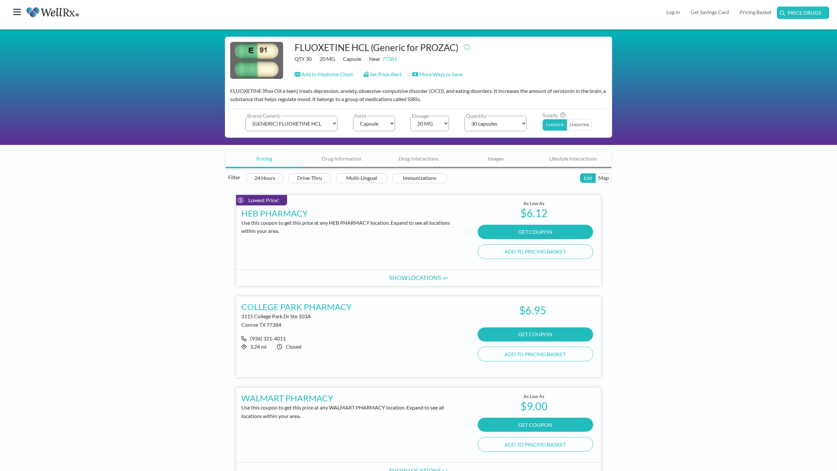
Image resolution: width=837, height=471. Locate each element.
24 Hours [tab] (264, 178)
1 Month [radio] (555, 124)
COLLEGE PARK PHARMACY (296, 307)
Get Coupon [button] (535, 334)
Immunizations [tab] (419, 178)
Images (496, 158)
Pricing (264, 158)
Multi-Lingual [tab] (361, 178)
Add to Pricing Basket (535, 251)
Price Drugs (804, 12)
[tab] (264, 159)
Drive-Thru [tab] (309, 178)
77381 (389, 59)
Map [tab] (603, 178)
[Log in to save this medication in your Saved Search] (467, 46)
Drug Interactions (418, 158)
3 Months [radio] (579, 124)
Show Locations (415, 277)
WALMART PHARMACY (287, 398)
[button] (323, 74)
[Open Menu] (17, 12)
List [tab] (588, 178)
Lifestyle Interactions (573, 158)
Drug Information (341, 158)
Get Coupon (535, 232)
